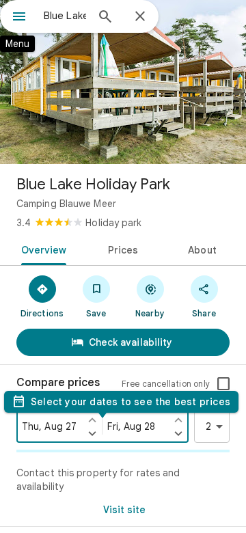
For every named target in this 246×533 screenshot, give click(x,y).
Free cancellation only (166, 384)
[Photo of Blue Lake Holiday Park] (123, 82)
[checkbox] (223, 384)
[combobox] (65, 16)
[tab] (40, 248)
